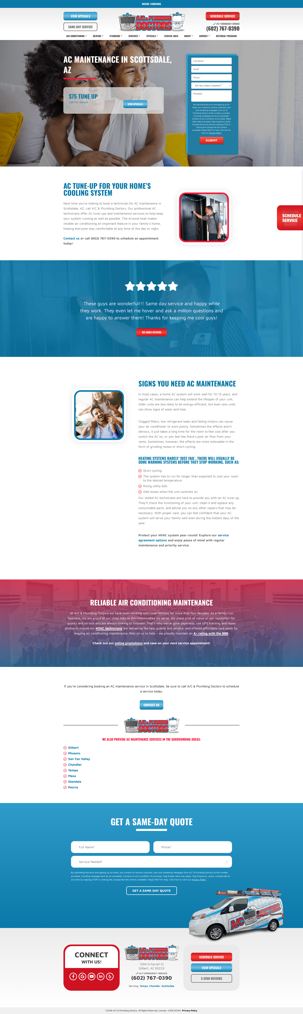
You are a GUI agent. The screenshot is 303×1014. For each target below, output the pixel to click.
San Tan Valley (79, 759)
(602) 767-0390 (223, 28)
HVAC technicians (109, 628)
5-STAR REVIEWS (211, 978)
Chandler (75, 764)
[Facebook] (73, 976)
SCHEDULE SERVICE (222, 16)
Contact (203, 36)
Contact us (71, 238)
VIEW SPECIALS (80, 16)
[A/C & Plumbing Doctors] (151, 22)
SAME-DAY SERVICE (80, 26)
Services (133, 36)
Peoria (73, 787)
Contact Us (151, 705)
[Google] (82, 976)
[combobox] (211, 85)
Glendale (74, 781)
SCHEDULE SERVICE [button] (211, 957)
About (187, 36)
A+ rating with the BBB (210, 633)
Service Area (171, 36)
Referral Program (226, 36)
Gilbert (73, 747)
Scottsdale (168, 986)
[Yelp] (110, 976)
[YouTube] (91, 976)
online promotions (129, 643)
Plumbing (115, 36)
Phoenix (74, 753)
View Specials (135, 104)
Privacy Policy (215, 133)
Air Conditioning (75, 36)
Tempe (73, 770)
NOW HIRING (151, 4)
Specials (151, 36)
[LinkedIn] (101, 976)
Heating (97, 36)
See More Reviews (151, 332)
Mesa (72, 776)
